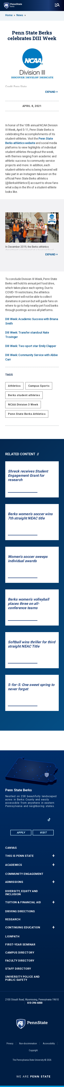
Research (12, 919)
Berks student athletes (24, 395)
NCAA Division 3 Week (23, 404)
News (19, 15)
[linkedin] (23, 819)
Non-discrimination (28, 1043)
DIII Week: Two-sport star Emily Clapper (30, 346)
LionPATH (12, 936)
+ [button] (53, 855)
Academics (13, 864)
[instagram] (40, 819)
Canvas (11, 847)
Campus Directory (19, 952)
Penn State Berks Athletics (26, 413)
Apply (21, 832)
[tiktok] (49, 819)
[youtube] (32, 819)
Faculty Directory (19, 960)
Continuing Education (22, 927)
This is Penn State (19, 855)
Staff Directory (18, 968)
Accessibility (49, 1043)
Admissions (14, 882)
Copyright (33, 1050)
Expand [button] (50, 91)
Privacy (10, 1043)
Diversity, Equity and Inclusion (21, 893)
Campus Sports (39, 385)
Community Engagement (24, 873)
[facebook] (15, 819)
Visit (43, 832)
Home (8, 15)
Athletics (14, 385)
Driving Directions (20, 911)
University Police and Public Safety (22, 978)
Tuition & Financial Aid (23, 902)
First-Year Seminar (20, 944)
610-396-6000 (34, 1002)
